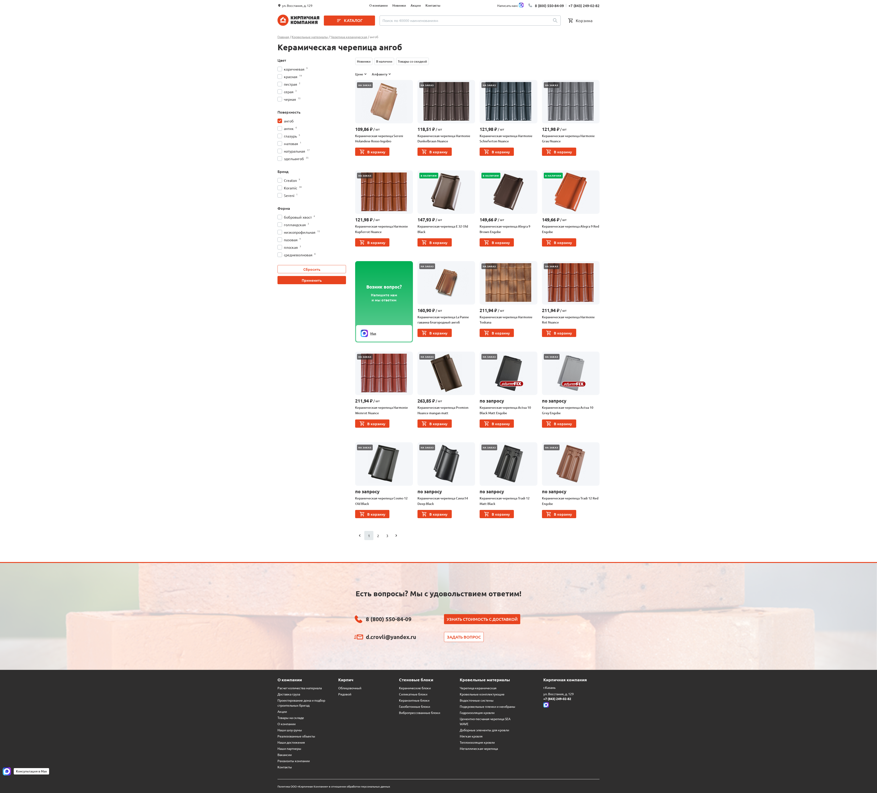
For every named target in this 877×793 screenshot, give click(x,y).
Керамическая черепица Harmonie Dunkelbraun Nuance (443, 138)
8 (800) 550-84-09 (549, 5)
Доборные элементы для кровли (484, 730)
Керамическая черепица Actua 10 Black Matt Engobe (505, 410)
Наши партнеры (289, 748)
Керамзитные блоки (414, 700)
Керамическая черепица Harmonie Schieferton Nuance (506, 138)
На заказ (364, 85)
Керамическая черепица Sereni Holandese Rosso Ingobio (379, 138)
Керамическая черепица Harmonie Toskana (506, 320)
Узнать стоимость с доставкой (482, 619)
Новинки (399, 5)
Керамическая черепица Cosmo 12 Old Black (381, 501)
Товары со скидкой (412, 61)
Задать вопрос (464, 636)
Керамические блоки (415, 688)
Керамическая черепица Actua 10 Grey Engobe (567, 410)
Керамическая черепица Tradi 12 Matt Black (505, 501)
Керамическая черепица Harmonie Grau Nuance (568, 138)
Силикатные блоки (413, 694)
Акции (416, 5)
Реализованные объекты (296, 736)
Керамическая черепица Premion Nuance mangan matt (442, 410)
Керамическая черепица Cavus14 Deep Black (442, 501)
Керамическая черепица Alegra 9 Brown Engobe (505, 229)
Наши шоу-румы (289, 730)
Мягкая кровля (471, 736)
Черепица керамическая (478, 688)
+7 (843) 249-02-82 (584, 5)
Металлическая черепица (479, 748)
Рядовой (344, 694)
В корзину (376, 151)
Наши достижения (291, 742)
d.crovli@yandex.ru (391, 636)
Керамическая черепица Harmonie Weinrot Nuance (381, 410)
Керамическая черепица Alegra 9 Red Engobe (570, 229)
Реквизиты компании (293, 761)
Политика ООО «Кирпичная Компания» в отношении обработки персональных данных (333, 786)
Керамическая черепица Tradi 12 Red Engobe (570, 501)
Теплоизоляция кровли (477, 742)
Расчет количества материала (299, 688)
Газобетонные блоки (414, 706)
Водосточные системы (477, 700)
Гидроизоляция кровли (477, 713)
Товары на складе (290, 718)
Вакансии (284, 755)
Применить (312, 280)
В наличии (384, 61)
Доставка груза (288, 694)
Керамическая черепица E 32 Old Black (442, 229)
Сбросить (311, 269)
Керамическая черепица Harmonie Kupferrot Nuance (381, 229)
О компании (378, 5)
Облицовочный (349, 688)
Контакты (432, 5)
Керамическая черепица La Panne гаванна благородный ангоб (443, 320)
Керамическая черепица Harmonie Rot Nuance (568, 320)
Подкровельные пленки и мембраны (487, 706)
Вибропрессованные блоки (419, 713)
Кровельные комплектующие (482, 694)
